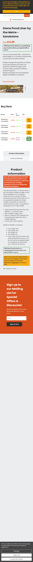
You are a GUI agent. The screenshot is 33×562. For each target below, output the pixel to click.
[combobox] (16, 15)
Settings (16, 551)
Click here (15, 263)
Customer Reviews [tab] (16, 158)
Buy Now (29, 120)
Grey (16, 213)
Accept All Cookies (16, 559)
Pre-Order (29, 138)
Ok (16, 11)
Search (26, 15)
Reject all (16, 555)
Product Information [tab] (16, 153)
